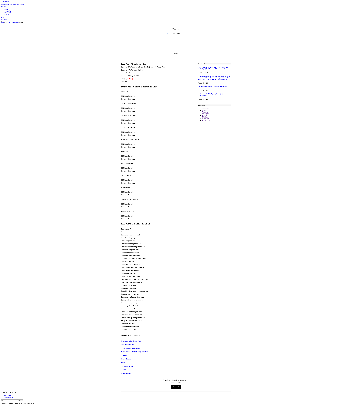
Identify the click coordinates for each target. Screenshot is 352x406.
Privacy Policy (8, 12)
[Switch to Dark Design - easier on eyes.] (2, 17)
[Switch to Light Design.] (3, 17)
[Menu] (1, 21)
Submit (21, 400)
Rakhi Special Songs (127, 344)
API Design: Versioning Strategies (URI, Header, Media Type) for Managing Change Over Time (213, 68)
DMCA (6, 14)
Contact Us (7, 11)
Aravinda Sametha (127, 366)
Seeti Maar (124, 370)
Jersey (123, 362)
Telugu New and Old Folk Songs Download (134, 352)
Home (6, 9)
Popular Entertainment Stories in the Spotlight (212, 86)
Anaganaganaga (126, 373)
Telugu (131, 79)
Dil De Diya (124, 355)
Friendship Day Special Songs (130, 348)
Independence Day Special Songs (131, 341)
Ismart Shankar (126, 359)
